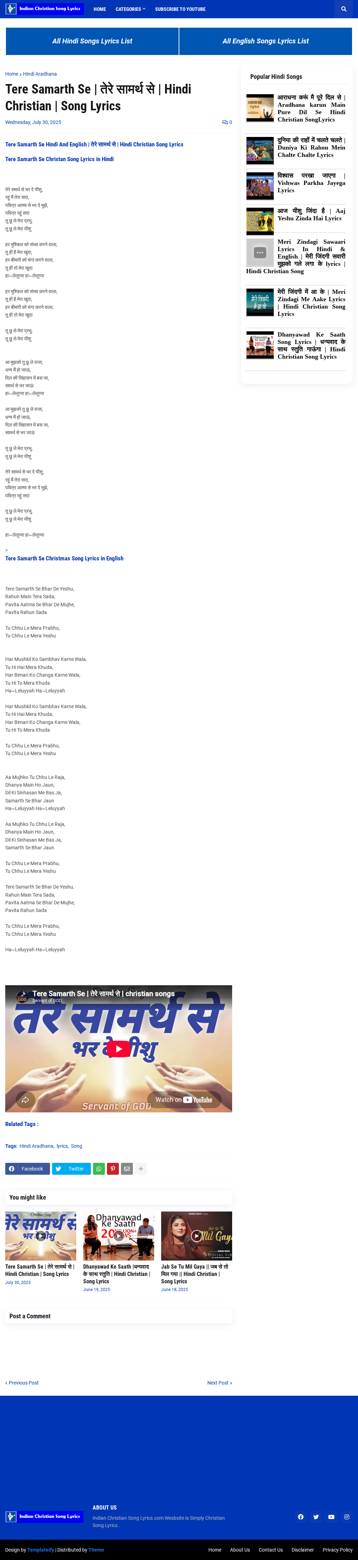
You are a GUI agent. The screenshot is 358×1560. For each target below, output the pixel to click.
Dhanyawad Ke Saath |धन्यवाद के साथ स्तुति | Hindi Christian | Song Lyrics (116, 1274)
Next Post (218, 1383)
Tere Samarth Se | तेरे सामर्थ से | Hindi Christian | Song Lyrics (39, 1270)
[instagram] (347, 1517)
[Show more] (141, 1169)
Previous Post (24, 1383)
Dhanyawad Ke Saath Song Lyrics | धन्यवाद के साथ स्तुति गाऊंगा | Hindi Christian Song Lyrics (311, 345)
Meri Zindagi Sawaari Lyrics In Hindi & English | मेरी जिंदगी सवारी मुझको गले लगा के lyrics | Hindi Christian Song (295, 256)
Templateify (40, 1550)
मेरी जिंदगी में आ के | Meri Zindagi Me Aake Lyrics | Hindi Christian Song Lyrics (311, 302)
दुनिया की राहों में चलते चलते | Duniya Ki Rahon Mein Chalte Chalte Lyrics (311, 147)
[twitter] (316, 1517)
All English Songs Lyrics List (266, 41)
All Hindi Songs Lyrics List (92, 41)
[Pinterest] (113, 1169)
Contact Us (271, 1550)
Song (76, 1146)
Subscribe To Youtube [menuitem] (180, 9)
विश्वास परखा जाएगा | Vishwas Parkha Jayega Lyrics (311, 183)
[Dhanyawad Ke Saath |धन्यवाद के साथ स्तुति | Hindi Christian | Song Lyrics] (118, 1236)
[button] (344, 9)
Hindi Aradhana (40, 73)
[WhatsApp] (99, 1169)
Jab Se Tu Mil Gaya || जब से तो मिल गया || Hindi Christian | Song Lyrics (194, 1274)
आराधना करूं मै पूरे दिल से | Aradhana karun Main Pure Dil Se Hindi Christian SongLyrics (311, 108)
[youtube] (331, 1517)
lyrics (62, 1146)
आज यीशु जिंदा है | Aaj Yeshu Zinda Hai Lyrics (311, 214)
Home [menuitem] (100, 9)
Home (11, 73)
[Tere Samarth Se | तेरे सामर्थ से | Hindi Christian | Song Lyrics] (40, 1236)
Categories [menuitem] (128, 9)
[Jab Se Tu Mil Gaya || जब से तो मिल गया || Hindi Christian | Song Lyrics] (196, 1236)
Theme (96, 1550)
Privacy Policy (338, 1550)
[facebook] (301, 1517)
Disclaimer (303, 1550)
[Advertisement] (179, 1445)
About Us (240, 1550)
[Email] (127, 1169)
